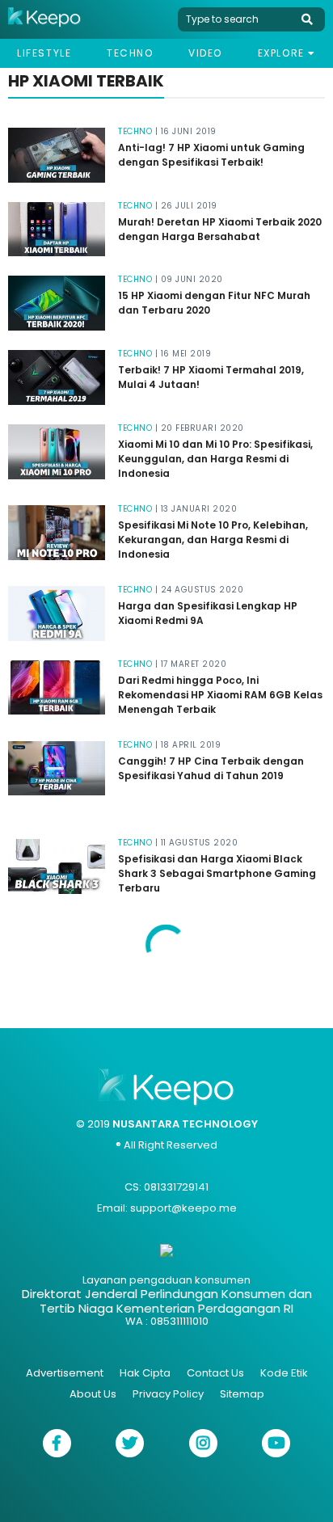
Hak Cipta (145, 1373)
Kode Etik (284, 1373)
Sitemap (242, 1394)
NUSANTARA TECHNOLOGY (185, 1124)
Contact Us (215, 1373)
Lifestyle (44, 53)
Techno (130, 53)
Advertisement (64, 1373)
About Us (93, 1394)
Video (205, 53)
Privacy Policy (168, 1394)
